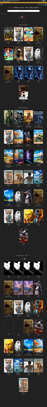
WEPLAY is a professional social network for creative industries (11, 1)
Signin (39, 4)
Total (22, 16)
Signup (42, 4)
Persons (22, 7)
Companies (16, 7)
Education (36, 7)
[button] (44, 1)
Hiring (26, 7)
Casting (31, 7)
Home (1, 13)
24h (22, 17)
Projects (10, 7)
